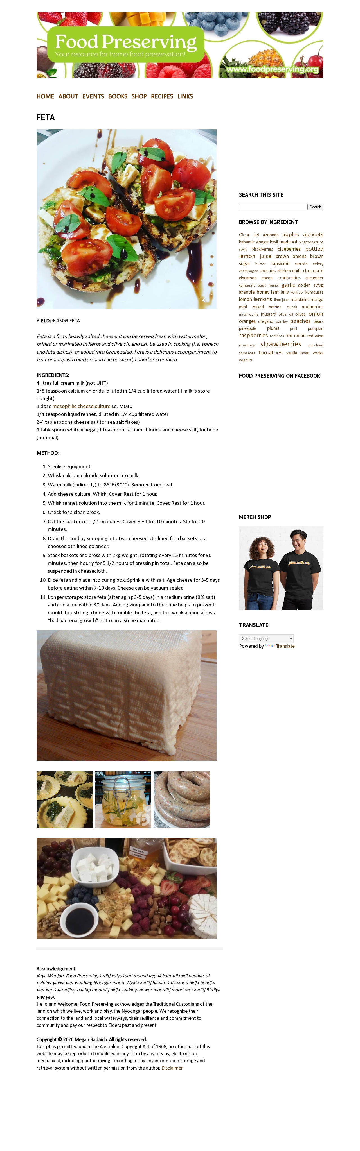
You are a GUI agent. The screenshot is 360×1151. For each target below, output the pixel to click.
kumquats (314, 292)
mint (243, 307)
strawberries (281, 344)
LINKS (185, 96)
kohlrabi (297, 293)
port (293, 329)
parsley (282, 322)
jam (275, 292)
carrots (301, 264)
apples (290, 235)
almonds (270, 235)
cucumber (314, 278)
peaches (300, 321)
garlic (288, 285)
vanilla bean (297, 353)
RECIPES (162, 96)
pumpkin (315, 329)
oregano (265, 322)
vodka (318, 353)
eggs (262, 286)
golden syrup (310, 285)
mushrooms (248, 314)
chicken (284, 271)
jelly (285, 292)
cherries (267, 271)
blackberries (262, 249)
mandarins (300, 300)
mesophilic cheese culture (82, 406)
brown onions (291, 256)
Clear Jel (249, 235)
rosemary (247, 345)
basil (274, 242)
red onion (295, 336)
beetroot (288, 242)
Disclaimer (172, 1068)
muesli (292, 307)
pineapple (247, 329)
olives (300, 314)
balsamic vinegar (254, 242)
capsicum (280, 264)
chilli (297, 271)
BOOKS (117, 96)
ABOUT (68, 96)
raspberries (253, 336)
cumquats (247, 286)
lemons (262, 299)
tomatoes (270, 353)
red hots (277, 336)
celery (318, 264)
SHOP (139, 96)
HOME (45, 96)
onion (316, 314)
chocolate (313, 271)
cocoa (267, 278)
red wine (315, 336)
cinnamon (248, 278)
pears (318, 322)
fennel (274, 286)
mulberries (312, 307)
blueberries (289, 249)
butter (260, 264)
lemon (245, 299)
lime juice (281, 300)
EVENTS (93, 96)
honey (263, 292)
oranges (247, 321)
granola (247, 292)
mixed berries (267, 307)
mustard (268, 314)
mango (317, 300)
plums (273, 328)
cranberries (289, 278)
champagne (248, 271)
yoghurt (245, 360)
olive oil (286, 314)
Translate (285, 646)
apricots (313, 235)
